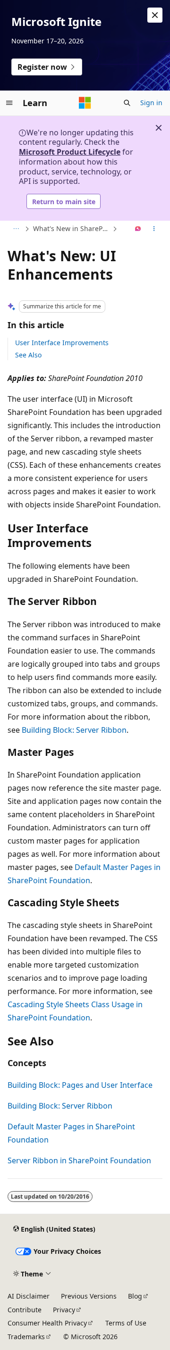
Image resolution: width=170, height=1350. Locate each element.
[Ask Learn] (138, 229)
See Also (28, 354)
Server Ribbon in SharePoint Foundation (79, 1160)
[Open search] (127, 102)
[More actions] (154, 229)
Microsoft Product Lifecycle (69, 152)
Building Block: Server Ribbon (74, 730)
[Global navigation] (9, 102)
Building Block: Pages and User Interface (80, 1085)
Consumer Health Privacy (47, 1322)
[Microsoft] (85, 103)
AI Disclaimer (29, 1296)
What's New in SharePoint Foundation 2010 (71, 228)
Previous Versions (89, 1296)
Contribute (25, 1309)
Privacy (64, 1309)
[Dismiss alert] (154, 15)
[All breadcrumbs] (16, 229)
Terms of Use (125, 1322)
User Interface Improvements (62, 342)
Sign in (151, 102)
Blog (135, 1296)
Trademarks (26, 1336)
